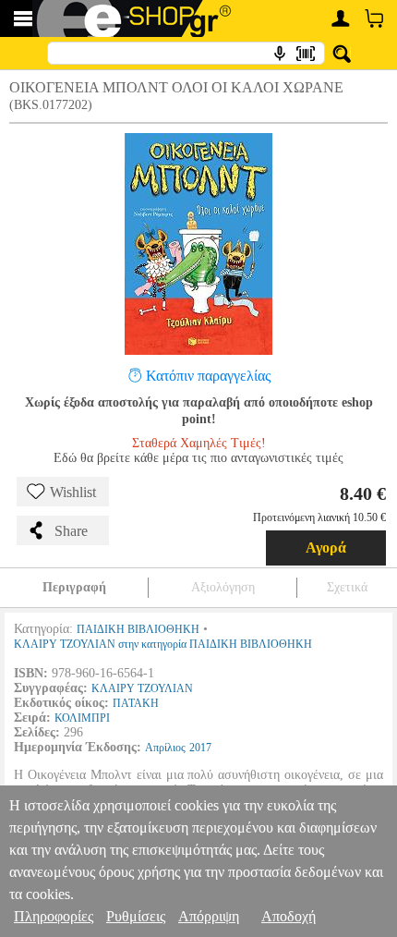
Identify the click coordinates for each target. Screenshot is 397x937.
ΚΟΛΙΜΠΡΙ (82, 718)
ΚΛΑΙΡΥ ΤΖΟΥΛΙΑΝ (142, 688)
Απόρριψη (208, 916)
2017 (200, 747)
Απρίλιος (165, 747)
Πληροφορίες (53, 916)
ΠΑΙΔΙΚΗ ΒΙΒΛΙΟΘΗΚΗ (138, 629)
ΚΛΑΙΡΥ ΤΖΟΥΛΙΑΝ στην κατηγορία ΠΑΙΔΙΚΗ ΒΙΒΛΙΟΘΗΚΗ (163, 644)
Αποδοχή (288, 916)
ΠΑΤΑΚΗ (136, 703)
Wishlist (73, 492)
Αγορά (326, 547)
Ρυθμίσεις (135, 916)
